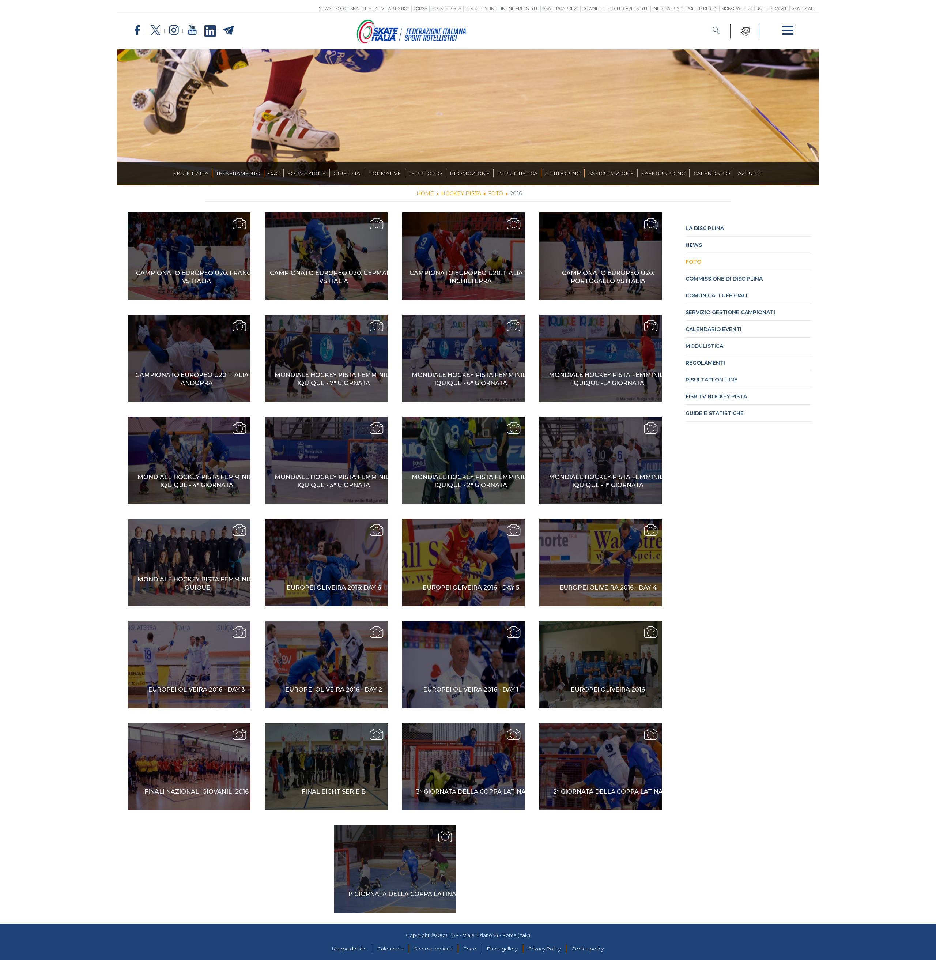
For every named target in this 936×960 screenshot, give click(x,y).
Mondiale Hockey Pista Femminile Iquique (196, 583)
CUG (274, 173)
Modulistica (704, 346)
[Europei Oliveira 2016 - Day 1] (463, 664)
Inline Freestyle (520, 8)
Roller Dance (772, 8)
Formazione (306, 173)
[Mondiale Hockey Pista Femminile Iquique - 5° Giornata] (600, 358)
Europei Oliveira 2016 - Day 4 (608, 587)
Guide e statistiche (715, 413)
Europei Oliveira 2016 (608, 689)
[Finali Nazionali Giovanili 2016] (189, 766)
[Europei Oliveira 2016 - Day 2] (326, 664)
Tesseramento (238, 173)
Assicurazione (611, 173)
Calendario (711, 173)
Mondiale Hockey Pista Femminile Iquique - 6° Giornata (471, 379)
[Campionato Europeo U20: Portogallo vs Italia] (600, 256)
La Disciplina (705, 228)
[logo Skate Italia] (411, 42)
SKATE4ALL (803, 8)
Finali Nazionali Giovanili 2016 (196, 791)
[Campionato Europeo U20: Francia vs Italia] (189, 256)
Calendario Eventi (713, 329)
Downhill (593, 8)
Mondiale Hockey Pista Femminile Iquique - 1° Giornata (608, 481)
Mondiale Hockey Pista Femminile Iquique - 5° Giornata (608, 379)
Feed (470, 949)
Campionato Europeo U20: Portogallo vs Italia (608, 277)
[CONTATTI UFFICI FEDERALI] (745, 31)
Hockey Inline (481, 8)
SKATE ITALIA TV (367, 8)
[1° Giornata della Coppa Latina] (395, 868)
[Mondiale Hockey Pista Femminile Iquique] (189, 562)
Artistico (399, 8)
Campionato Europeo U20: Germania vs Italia (333, 277)
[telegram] (228, 30)
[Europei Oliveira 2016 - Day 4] (600, 562)
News (324, 8)
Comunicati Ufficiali (716, 295)
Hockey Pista (446, 8)
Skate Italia (190, 173)
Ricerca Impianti (433, 949)
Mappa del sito (349, 949)
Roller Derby (701, 8)
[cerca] (716, 31)
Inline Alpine (667, 8)
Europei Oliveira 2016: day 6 (334, 587)
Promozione (470, 173)
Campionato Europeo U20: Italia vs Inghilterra (471, 277)
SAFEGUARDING (663, 173)
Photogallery (502, 949)
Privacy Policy (544, 949)
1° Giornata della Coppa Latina (402, 894)
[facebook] (137, 30)
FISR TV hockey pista (716, 396)
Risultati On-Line (711, 379)
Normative (384, 173)
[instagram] (174, 30)
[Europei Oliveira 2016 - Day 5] (463, 562)
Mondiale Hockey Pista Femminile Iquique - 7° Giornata (334, 379)
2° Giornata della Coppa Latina (608, 791)
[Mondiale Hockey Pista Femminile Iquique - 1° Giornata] (600, 460)
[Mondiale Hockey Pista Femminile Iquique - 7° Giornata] (326, 358)
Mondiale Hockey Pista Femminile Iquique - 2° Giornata (471, 481)
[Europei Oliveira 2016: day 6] (326, 562)
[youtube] (192, 30)
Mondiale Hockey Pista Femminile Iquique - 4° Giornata (196, 481)
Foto (340, 8)
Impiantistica (517, 173)
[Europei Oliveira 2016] (600, 664)
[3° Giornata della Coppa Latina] (463, 766)
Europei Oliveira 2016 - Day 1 (470, 689)
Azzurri (750, 173)
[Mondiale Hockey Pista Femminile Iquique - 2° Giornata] (463, 460)
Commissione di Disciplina (724, 278)
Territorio (425, 173)
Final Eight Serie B (334, 791)
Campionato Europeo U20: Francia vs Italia (196, 277)
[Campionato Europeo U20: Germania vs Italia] (326, 256)
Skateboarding (560, 8)
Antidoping (563, 173)
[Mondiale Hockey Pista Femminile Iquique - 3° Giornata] (326, 460)
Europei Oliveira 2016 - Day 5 (471, 587)
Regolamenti (705, 362)
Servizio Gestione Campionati (730, 312)
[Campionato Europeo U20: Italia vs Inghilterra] (463, 256)
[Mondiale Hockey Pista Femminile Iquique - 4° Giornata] (189, 460)
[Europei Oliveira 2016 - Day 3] (189, 664)
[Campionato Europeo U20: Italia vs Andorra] (189, 358)
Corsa (420, 8)
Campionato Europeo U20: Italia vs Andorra (196, 379)
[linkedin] (210, 31)
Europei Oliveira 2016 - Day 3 (196, 689)
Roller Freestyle (629, 8)
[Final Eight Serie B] (326, 766)
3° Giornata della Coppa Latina (471, 791)
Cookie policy (587, 949)
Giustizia (346, 173)
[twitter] (155, 30)
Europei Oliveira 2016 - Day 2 (333, 689)
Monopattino (736, 8)
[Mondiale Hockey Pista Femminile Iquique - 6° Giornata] (463, 358)
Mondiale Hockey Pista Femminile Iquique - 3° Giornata (334, 481)
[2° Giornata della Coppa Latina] (600, 766)
